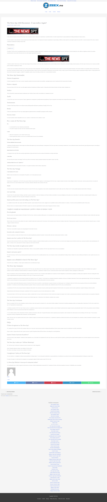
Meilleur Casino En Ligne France (55, 462)
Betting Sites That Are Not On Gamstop (55, 419)
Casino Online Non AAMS (55, 472)
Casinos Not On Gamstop (61, 0)
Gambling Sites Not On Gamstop (55, 436)
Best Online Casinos (54, 431)
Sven (8, 376)
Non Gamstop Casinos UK (42, 0)
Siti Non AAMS (55, 480)
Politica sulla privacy (53, 498)
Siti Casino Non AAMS (55, 470)
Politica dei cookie (61, 498)
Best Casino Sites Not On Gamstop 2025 (55, 427)
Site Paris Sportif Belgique (55, 447)
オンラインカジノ (54, 424)
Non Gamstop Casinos (52, 0)
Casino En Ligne (55, 450)
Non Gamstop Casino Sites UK (54, 417)
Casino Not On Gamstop (54, 411)
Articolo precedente (10, 391)
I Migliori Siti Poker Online (55, 490)
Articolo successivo (96, 391)
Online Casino (54, 422)
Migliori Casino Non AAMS (55, 474)
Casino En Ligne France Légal (54, 460)
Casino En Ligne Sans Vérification (55, 475)
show (12, 48)
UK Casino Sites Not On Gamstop (55, 439)
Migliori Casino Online (55, 487)
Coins (46, 11)
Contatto (43, 498)
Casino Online (54, 467)
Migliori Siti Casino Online (55, 406)
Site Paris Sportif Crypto (55, 464)
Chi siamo (39, 498)
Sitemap (47, 498)
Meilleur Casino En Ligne (54, 421)
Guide (50, 11)
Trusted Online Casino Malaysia (55, 452)
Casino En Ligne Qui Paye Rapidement (55, 465)
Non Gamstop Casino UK (54, 429)
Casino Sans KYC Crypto (54, 477)
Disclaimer (68, 498)
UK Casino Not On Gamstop (55, 426)
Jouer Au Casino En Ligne (55, 482)
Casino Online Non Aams (54, 442)
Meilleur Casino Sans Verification (55, 454)
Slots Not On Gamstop (55, 416)
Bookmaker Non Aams (55, 489)
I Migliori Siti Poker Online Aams (55, 459)
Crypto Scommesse (54, 457)
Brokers (58, 11)
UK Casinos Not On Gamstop (55, 432)
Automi (54, 11)
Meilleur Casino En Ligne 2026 (54, 455)
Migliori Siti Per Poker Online (55, 479)
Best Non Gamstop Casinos (55, 412)
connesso (7, 395)
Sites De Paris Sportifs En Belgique (55, 449)
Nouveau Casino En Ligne (55, 484)
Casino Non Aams (55, 407)
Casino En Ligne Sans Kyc (55, 485)
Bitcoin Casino (33, 0)
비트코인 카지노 (55, 469)
